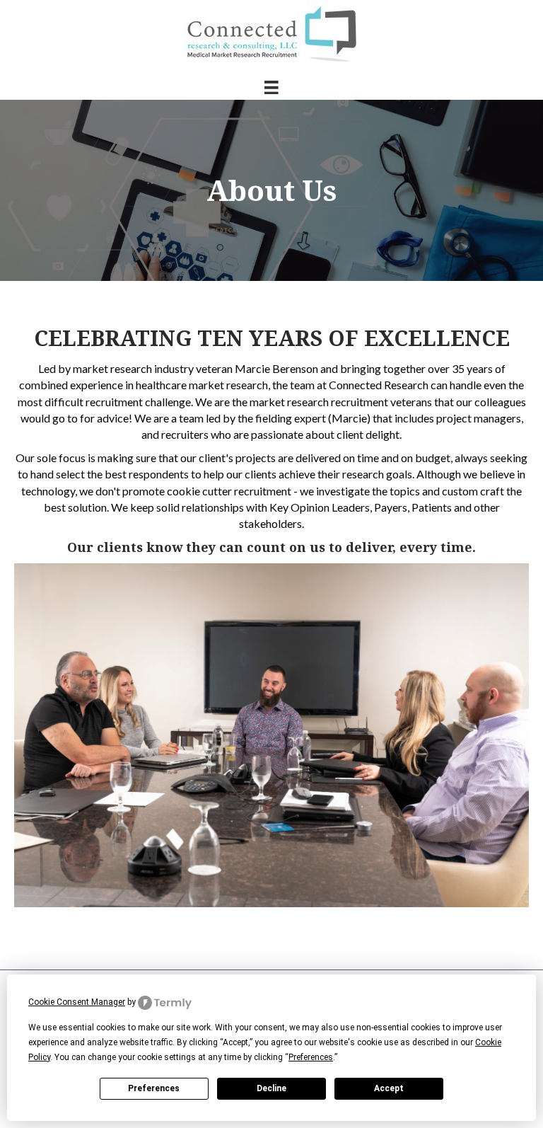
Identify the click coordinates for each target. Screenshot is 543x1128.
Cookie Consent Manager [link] (76, 1002)
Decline (271, 1088)
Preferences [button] (310, 1057)
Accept (389, 1088)
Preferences (154, 1088)
